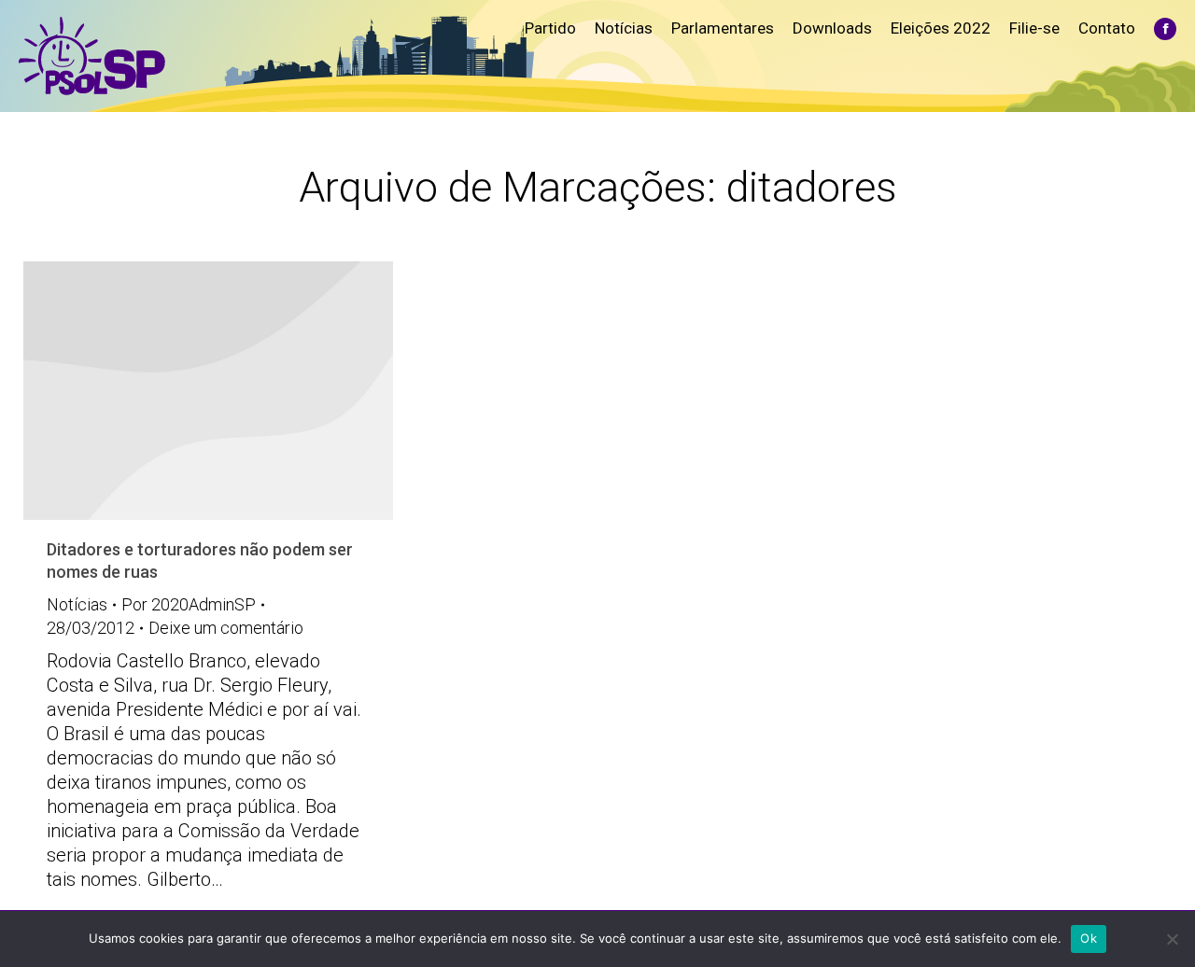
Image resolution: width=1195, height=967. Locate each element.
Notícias (77, 604)
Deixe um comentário (225, 628)
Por (188, 604)
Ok (1088, 938)
